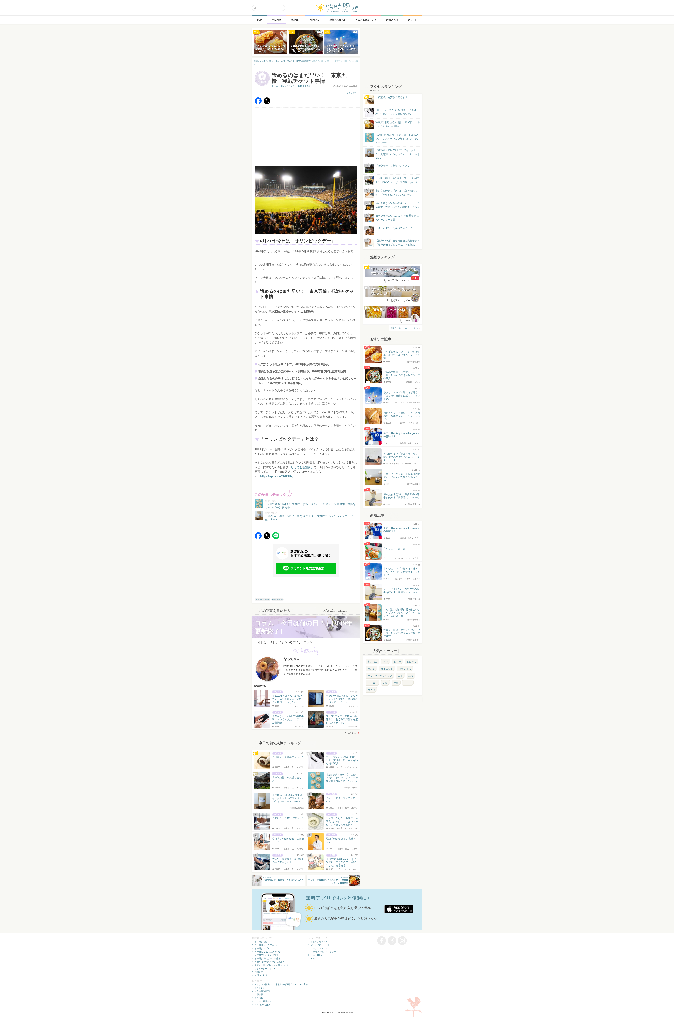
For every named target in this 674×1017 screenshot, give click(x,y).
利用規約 (259, 972)
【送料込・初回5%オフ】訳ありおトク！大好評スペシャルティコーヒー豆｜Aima (397, 154)
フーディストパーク (320, 948)
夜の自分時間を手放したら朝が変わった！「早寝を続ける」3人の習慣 (396, 192)
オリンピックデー (263, 599)
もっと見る (350, 732)
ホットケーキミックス (380, 675)
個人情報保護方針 (263, 991)
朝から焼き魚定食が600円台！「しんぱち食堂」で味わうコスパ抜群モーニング (397, 205)
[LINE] (275, 538)
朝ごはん (373, 661)
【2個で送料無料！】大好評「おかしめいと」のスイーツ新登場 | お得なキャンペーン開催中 (397, 138)
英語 (385, 661)
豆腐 (410, 675)
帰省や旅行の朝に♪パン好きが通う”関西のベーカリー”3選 (397, 217)
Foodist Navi (317, 955)
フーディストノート (320, 945)
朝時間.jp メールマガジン (266, 945)
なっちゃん (351, 92)
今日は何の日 (277, 599)
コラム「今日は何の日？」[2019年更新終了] (292, 86)
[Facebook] (258, 103)
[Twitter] (266, 103)
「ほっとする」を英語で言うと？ (393, 228)
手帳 (396, 683)
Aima (313, 958)
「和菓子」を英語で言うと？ (391, 97)
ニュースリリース (263, 1001)
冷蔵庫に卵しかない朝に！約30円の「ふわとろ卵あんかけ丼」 (397, 124)
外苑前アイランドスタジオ (323, 952)
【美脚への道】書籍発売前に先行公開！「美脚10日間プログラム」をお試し (394, 242)
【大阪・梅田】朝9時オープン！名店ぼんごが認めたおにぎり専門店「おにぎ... (397, 180)
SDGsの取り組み (263, 1004)
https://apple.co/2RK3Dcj (276, 476)
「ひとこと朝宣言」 (301, 467)
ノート (408, 683)
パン (385, 683)
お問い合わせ (261, 975)
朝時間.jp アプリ (262, 948)
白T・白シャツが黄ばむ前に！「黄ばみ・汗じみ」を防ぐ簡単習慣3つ (395, 111)
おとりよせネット (319, 941)
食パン (371, 668)
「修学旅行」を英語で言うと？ (392, 165)
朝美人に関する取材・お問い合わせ (271, 965)
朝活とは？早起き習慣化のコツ (269, 962)
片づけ (371, 690)
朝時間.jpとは (261, 941)
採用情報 (259, 994)
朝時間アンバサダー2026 (266, 955)
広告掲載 (259, 998)
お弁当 (397, 661)
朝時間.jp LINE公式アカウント (269, 952)
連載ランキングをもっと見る (404, 328)
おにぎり (412, 661)
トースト (373, 683)
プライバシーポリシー (265, 968)
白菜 (400, 675)
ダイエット (387, 668)
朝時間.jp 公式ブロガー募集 (267, 958)
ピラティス (405, 668)
